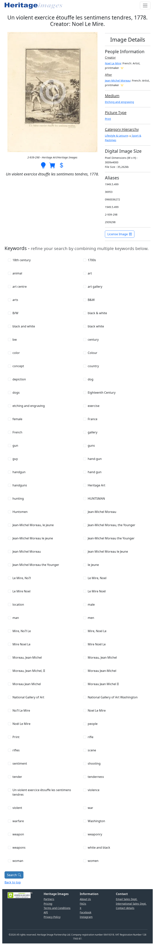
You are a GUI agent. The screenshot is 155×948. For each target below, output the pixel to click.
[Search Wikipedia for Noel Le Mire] (122, 68)
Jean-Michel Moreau (117, 80)
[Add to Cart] (52, 165)
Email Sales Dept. (126, 899)
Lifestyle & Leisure (116, 135)
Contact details (125, 908)
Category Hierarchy (122, 129)
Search (12, 875)
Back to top (13, 882)
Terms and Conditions (57, 908)
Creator (110, 57)
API (46, 912)
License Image (117, 234)
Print (108, 119)
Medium (112, 95)
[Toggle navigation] (145, 5)
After (108, 75)
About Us (85, 899)
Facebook (85, 912)
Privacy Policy (52, 917)
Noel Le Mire (113, 63)
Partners (49, 899)
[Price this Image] (61, 165)
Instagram (86, 917)
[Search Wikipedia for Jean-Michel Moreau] (122, 85)
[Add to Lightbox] (43, 165)
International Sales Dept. (131, 903)
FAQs (83, 903)
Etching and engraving (119, 102)
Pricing (48, 903)
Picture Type (115, 112)
